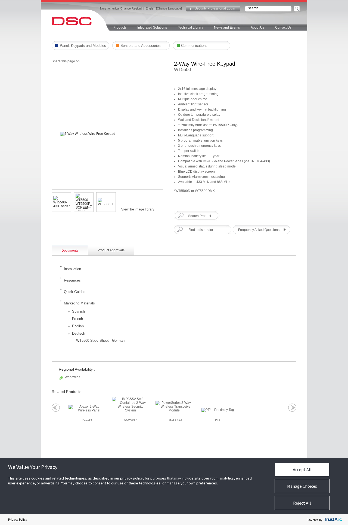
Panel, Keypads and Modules (83, 46)
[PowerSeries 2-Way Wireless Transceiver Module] (174, 406)
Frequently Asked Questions (258, 230)
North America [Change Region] (121, 8)
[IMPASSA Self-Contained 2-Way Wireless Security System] (130, 404)
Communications (194, 46)
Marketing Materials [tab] (79, 303)
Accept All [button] (302, 469)
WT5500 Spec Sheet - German (100, 340)
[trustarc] (332, 519)
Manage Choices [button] (302, 486)
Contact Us (283, 27)
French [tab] (77, 319)
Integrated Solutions (152, 27)
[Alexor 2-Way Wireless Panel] (87, 408)
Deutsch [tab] (78, 333)
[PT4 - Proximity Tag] (217, 410)
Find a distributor (200, 230)
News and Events (227, 27)
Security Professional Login (215, 8)
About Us (257, 27)
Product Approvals (111, 250)
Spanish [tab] (78, 311)
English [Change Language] (164, 8)
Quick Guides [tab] (74, 292)
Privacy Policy (17, 519)
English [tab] (78, 326)
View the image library (137, 209)
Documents (69, 250)
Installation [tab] (72, 269)
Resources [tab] (72, 280)
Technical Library (190, 27)
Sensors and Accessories (140, 46)
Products (119, 27)
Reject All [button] (302, 503)
